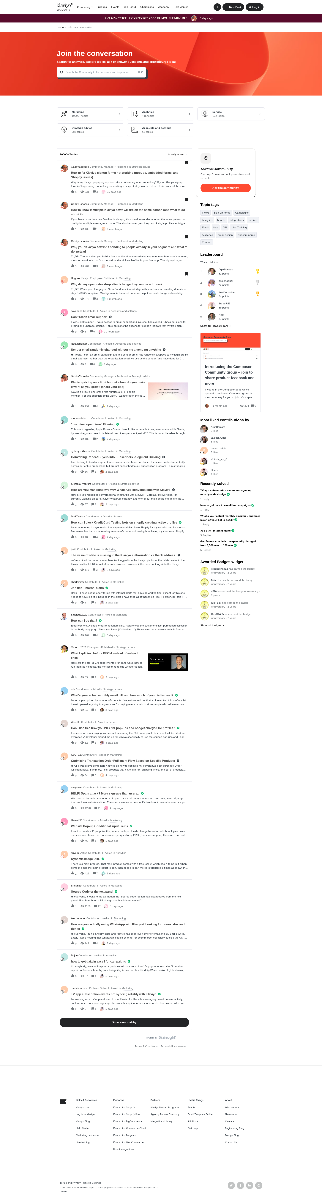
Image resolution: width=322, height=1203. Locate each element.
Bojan (74, 955)
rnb (73, 689)
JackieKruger (218, 437)
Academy (163, 6)
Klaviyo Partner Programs (165, 1107)
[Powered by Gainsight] (161, 1038)
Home (60, 27)
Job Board (130, 6)
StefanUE (224, 303)
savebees (76, 310)
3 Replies (205, 535)
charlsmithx (77, 581)
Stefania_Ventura (81, 483)
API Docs (193, 1121)
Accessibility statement (174, 1046)
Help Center (181, 6)
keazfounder (78, 918)
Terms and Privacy (70, 1182)
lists (215, 227)
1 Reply (204, 499)
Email (205, 227)
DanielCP (76, 820)
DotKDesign (78, 516)
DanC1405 (217, 614)
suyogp (75, 852)
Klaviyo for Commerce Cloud (129, 1128)
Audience (207, 234)
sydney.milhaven (81, 451)
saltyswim (76, 787)
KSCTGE (76, 754)
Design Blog (232, 1135)
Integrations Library (161, 1121)
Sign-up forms (222, 212)
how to (221, 220)
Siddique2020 (79, 614)
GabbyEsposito (80, 166)
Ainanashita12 (219, 568)
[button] (233, 7)
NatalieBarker (79, 343)
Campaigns (242, 212)
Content (206, 242)
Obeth (214, 470)
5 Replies (205, 549)
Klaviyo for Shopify (124, 1107)
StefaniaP (76, 885)
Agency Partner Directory (165, 1114)
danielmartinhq (80, 988)
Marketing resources (88, 1135)
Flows (205, 212)
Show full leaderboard (214, 325)
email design (225, 234)
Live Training (239, 227)
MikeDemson (219, 580)
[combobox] (101, 72)
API (225, 227)
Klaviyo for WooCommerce (128, 1142)
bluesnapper (226, 280)
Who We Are (232, 1107)
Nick (221, 314)
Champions (147, 6)
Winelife (75, 722)
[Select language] (217, 7)
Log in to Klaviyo (85, 1114)
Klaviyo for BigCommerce (127, 1121)
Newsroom (231, 1114)
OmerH (75, 647)
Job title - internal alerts (215, 530)
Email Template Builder (201, 1114)
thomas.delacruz (81, 418)
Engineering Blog (234, 1128)
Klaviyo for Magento (124, 1135)
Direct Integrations (123, 1149)
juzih (73, 549)
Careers (229, 1121)
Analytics (207, 220)
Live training (83, 1142)
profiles (253, 220)
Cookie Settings (92, 1182)
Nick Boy (216, 602)
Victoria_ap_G (219, 459)
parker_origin (218, 448)
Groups (102, 6)
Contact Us (231, 1142)
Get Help (193, 1128)
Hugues (75, 278)
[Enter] (60, 72)
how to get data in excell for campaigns (225, 505)
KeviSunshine (227, 292)
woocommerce (246, 234)
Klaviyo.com (82, 1107)
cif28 (214, 591)
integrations (237, 220)
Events (115, 6)
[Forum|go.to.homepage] (65, 7)
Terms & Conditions (146, 1046)
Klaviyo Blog (83, 1121)
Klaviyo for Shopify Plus (126, 1114)
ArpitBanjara (226, 269)
